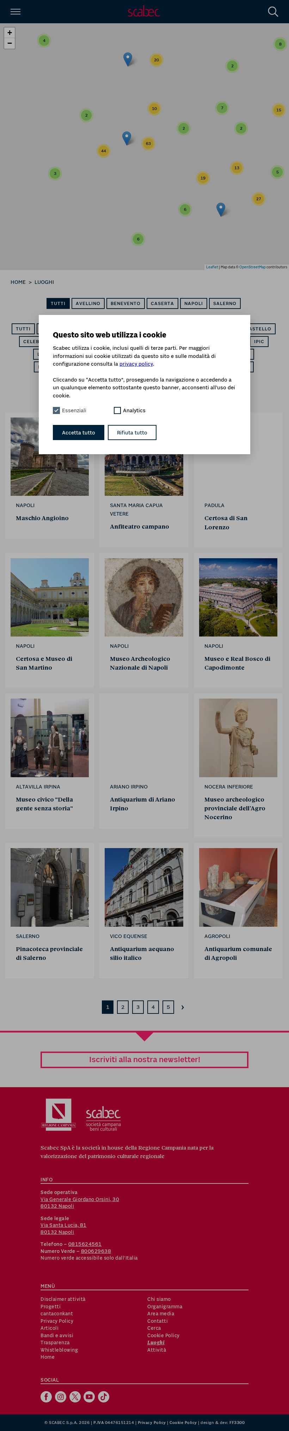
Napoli (193, 303)
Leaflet (212, 267)
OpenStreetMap (252, 267)
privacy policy (136, 363)
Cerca (154, 1328)
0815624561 (85, 1244)
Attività (156, 1350)
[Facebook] (47, 1397)
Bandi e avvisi (57, 1335)
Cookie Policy (163, 1335)
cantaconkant (57, 1313)
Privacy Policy (57, 1321)
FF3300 (237, 1422)
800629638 (96, 1251)
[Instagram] (61, 1397)
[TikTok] (104, 1397)
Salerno (224, 303)
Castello (258, 329)
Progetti (51, 1306)
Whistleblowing (59, 1350)
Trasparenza (55, 1342)
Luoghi (44, 282)
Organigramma (164, 1306)
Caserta (162, 303)
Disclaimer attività (63, 1299)
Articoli (50, 1328)
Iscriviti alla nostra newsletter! (144, 1059)
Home (18, 282)
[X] (75, 1397)
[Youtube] (90, 1397)
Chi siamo (159, 1299)
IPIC (259, 342)
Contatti (157, 1321)
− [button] (9, 43)
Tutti (58, 303)
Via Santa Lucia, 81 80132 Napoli (64, 1228)
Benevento (126, 303)
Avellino (88, 303)
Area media (160, 1313)
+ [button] (9, 32)
